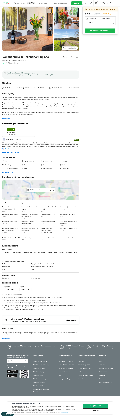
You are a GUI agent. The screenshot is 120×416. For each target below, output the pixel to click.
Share (65, 57)
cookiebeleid (64, 412)
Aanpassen (95, 410)
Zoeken (76, 3)
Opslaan (76, 57)
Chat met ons (71, 320)
